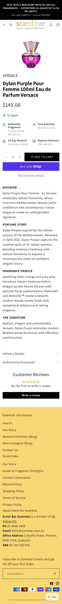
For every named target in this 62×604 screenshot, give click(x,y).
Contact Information (17, 477)
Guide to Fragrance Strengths (23, 471)
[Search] (11, 24)
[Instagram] (57, 583)
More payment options (31, 175)
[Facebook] (52, 583)
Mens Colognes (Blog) (18, 443)
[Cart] (58, 24)
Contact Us (10, 450)
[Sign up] (54, 573)
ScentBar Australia (24, 600)
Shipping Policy (13, 491)
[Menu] (4, 25)
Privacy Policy (12, 504)
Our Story (9, 430)
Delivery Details (13, 353)
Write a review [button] (31, 395)
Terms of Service (14, 498)
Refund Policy (12, 484)
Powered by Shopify (44, 600)
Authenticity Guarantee (19, 362)
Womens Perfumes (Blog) (20, 436)
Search (7, 423)
